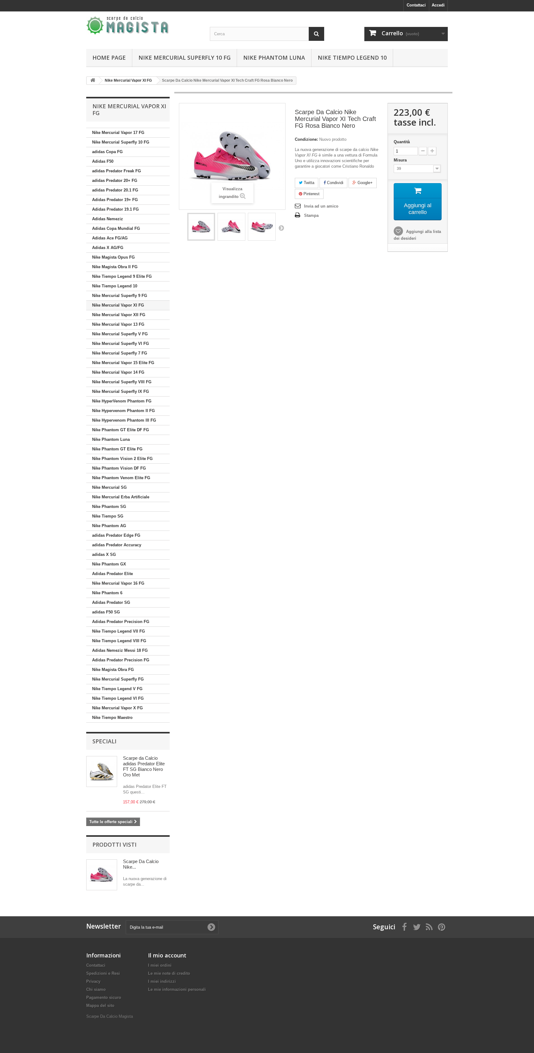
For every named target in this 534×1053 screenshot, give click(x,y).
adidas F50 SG (106, 612)
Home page (109, 57)
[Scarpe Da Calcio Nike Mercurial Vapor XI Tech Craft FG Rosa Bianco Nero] (201, 226)
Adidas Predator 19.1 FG (115, 209)
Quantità (402, 142)
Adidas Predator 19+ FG (115, 199)
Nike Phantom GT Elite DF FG (120, 430)
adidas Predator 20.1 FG (115, 190)
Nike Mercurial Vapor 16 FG (118, 583)
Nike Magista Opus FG (113, 257)
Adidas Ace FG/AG (110, 238)
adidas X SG (104, 554)
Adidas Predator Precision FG (120, 621)
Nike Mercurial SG (109, 487)
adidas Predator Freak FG (116, 171)
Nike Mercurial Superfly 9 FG (119, 295)
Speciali (104, 741)
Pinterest (311, 193)
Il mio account (167, 955)
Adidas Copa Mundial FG (116, 228)
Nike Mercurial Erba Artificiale (120, 497)
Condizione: (306, 139)
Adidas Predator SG (111, 602)
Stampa (311, 215)
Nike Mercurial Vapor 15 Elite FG (123, 362)
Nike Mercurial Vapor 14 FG (118, 372)
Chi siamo (96, 989)
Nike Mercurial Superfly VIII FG (121, 382)
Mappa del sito (100, 1005)
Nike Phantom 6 (107, 593)
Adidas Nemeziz (107, 219)
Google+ (364, 182)
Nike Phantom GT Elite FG (117, 449)
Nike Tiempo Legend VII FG (118, 631)
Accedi (438, 5)
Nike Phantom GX (109, 564)
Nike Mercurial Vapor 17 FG (118, 132)
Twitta (308, 182)
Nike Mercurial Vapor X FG (117, 708)
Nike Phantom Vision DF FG (119, 468)
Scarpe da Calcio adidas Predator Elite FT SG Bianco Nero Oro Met (144, 766)
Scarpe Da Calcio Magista (109, 1016)
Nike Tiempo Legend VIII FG (119, 640)
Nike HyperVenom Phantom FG (121, 401)
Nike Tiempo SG (107, 516)
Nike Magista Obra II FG (115, 266)
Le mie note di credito (169, 973)
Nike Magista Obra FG (113, 669)
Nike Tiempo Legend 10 (352, 57)
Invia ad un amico (321, 206)
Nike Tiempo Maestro (112, 717)
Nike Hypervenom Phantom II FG (123, 410)
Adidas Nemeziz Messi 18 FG (120, 650)
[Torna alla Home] (93, 80)
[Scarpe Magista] (143, 25)
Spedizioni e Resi (103, 973)
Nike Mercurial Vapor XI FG (118, 305)
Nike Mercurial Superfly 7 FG (119, 353)
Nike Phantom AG (109, 525)
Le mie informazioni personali (177, 989)
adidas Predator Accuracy (116, 545)
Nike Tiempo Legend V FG (117, 688)
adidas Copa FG (107, 151)
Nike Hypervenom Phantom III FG (124, 420)
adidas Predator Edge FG (116, 535)
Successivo (281, 228)
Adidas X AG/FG (107, 247)
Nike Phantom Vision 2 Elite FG (122, 458)
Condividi (334, 182)
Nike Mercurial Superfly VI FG (120, 343)
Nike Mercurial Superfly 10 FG (184, 57)
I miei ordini (160, 965)
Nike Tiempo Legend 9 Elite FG (122, 276)
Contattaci (416, 5)
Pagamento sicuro (103, 997)
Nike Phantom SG (109, 506)
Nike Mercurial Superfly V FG (120, 334)
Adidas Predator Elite (112, 573)
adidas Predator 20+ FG (114, 180)
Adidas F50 (102, 161)
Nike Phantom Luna (274, 57)
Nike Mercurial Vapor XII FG (118, 314)
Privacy (93, 981)
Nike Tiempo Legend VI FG (118, 698)
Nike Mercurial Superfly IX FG (120, 391)
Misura (401, 160)
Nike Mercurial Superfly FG (118, 679)
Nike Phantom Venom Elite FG (121, 477)
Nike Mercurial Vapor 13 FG (118, 324)
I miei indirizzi (162, 981)
